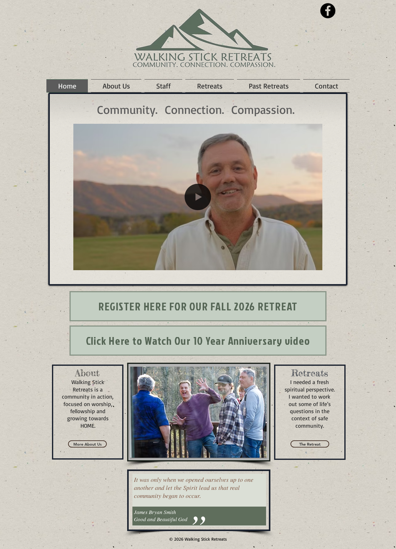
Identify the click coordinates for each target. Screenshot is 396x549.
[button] (314, 263)
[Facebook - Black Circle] (327, 10)
